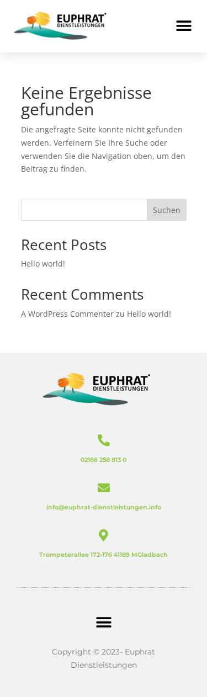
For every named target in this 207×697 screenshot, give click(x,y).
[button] (183, 26)
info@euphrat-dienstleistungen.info (103, 507)
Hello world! (43, 263)
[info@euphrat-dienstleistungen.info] (104, 488)
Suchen (167, 210)
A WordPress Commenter (67, 313)
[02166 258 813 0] (104, 440)
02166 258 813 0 (103, 460)
